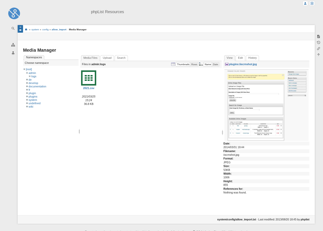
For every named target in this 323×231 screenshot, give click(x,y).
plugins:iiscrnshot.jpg (243, 64)
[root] (29, 69)
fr (29, 89)
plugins (33, 96)
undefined (35, 103)
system (35, 29)
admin (32, 73)
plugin (32, 93)
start (26, 29)
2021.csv (88, 88)
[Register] (305, 3)
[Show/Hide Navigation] (20, 29)
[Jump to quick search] (13, 28)
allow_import (59, 29)
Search (121, 57)
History (252, 57)
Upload (107, 57)
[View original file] (266, 105)
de (30, 79)
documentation (37, 86)
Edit (240, 57)
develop (33, 83)
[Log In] (312, 3)
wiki (31, 106)
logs (33, 76)
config (45, 29)
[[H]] (14, 13)
